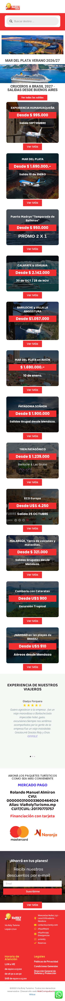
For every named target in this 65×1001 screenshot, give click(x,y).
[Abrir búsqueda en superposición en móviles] (32, 21)
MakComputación (46, 991)
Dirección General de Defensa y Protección (45, 972)
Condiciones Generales (46, 966)
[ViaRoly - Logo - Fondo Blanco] (13, 6)
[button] (10, 833)
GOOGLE (32, 736)
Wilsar (32, 994)
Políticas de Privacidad (46, 961)
